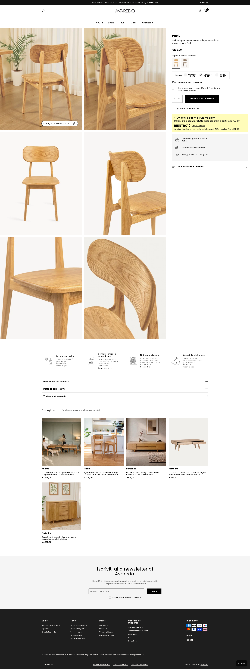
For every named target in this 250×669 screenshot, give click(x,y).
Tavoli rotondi (76, 632)
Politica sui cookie (120, 664)
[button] (206, 11)
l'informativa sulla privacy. (130, 597)
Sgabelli (45, 628)
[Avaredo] (125, 11)
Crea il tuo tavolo (77, 638)
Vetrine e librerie (106, 632)
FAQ (130, 637)
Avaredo (204, 664)
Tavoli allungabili (77, 628)
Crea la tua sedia (49, 632)
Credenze (103, 625)
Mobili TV (103, 628)
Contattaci (132, 641)
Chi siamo (132, 634)
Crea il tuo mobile (106, 635)
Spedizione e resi (135, 627)
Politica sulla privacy (101, 664)
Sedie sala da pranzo (51, 625)
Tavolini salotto (76, 635)
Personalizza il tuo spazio (138, 631)
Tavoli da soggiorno (78, 625)
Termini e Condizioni (139, 664)
